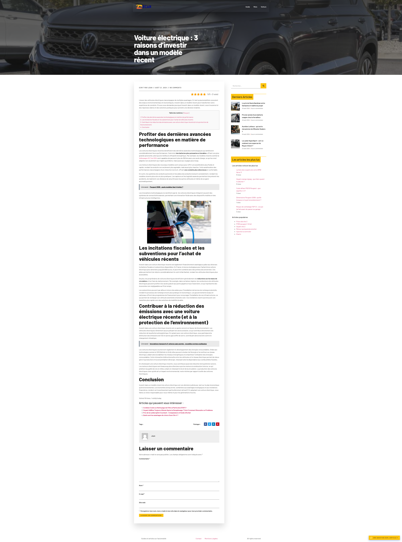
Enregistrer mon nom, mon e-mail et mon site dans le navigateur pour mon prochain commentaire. (177, 511)
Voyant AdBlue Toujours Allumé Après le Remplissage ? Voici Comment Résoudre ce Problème (178, 410)
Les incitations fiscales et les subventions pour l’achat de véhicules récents (166, 120)
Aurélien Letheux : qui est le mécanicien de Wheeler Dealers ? (253, 128)
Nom (141, 485)
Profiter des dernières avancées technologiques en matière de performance (166, 117)
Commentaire (144, 459)
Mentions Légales (211, 538)
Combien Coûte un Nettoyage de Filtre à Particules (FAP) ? (164, 408)
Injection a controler (243, 231)
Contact (199, 538)
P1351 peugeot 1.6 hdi (244, 224)
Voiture (263, 7)
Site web (142, 502)
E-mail (142, 494)
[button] (205, 424)
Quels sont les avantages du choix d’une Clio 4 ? (160, 415)
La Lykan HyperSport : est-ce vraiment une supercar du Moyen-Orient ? (252, 143)
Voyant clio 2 (240, 226)
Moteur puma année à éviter (246, 229)
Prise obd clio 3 (241, 221)
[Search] (263, 85)
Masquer (186, 113)
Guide (248, 7)
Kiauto (238, 234)
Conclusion (144, 127)
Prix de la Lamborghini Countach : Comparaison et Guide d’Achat (167, 413)
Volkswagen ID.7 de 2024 (148, 158)
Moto (255, 7)
